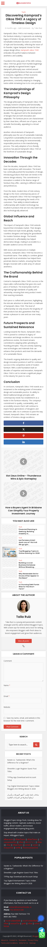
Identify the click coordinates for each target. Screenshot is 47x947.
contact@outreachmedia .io (20, 907)
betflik (17, 847)
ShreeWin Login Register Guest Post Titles (21, 872)
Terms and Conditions (9, 943)
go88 (24, 923)
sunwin (27, 845)
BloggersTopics (38, 936)
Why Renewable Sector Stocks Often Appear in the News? (29, 575)
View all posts (23, 641)
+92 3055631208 (17, 910)
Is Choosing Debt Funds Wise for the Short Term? (29, 586)
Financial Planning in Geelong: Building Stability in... (28, 531)
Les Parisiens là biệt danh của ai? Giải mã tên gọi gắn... (28, 542)
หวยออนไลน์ (8, 847)
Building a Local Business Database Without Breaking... (27, 565)
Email (7, 696)
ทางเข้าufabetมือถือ (13, 920)
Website (7, 707)
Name (7, 685)
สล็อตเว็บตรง (20, 839)
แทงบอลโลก (15, 923)
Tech (24, 12)
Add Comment (24, 28)
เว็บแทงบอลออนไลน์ (30, 847)
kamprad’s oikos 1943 (30, 50)
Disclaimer (23, 940)
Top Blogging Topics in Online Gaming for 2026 (29, 552)
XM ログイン (30, 842)
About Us (4, 940)
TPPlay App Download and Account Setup (21, 876)
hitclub (6, 926)
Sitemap (32, 943)
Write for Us (23, 943)
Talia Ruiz (38, 28)
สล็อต (21, 842)
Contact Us (13, 940)
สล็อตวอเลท (8, 839)
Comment (8, 661)
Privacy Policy (33, 940)
